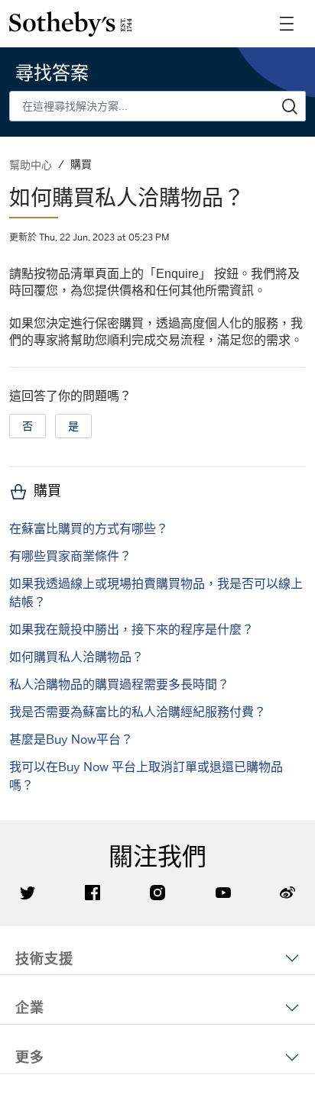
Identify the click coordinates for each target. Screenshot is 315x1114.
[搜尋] (290, 106)
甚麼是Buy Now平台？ (71, 739)
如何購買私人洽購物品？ (76, 656)
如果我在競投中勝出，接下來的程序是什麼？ (131, 629)
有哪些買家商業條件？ (70, 555)
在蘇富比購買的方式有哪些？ (88, 528)
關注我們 (157, 856)
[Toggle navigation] (287, 24)
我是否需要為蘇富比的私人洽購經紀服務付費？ (137, 711)
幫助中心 (30, 164)
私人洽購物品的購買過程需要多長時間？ (119, 684)
